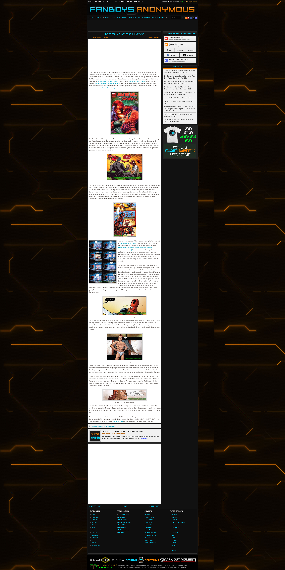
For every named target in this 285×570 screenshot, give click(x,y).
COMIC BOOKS (133, 17)
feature (109, 426)
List (173, 535)
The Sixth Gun (102, 81)
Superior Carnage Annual (128, 243)
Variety (94, 543)
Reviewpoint (122, 527)
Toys (93, 540)
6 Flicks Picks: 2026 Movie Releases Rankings (179, 98)
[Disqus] (125, 474)
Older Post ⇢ (154, 506)
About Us (97, 2)
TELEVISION (114, 17)
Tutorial (174, 548)
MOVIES (107, 17)
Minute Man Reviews (124, 522)
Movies (94, 525)
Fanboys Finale (149, 517)
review (115, 426)
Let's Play (175, 532)
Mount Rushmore (150, 530)
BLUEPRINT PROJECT (150, 17)
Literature (94, 522)
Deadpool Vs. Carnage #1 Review (124, 34)
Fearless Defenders (101, 83)
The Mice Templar (114, 83)
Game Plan (148, 527)
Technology (95, 535)
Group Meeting (122, 520)
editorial (101, 426)
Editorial (174, 525)
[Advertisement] (142, 25)
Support (122, 2)
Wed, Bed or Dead (150, 543)
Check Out (175, 517)
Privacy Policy (183, 567)
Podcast (174, 540)
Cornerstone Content (178, 522)
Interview (174, 530)
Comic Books (96, 520)
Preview (174, 543)
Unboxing (121, 532)
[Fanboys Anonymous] (142, 9)
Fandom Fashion (150, 525)
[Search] (182, 17)
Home (90, 2)
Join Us (129, 2)
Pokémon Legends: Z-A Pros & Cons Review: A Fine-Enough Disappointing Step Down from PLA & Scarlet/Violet (179, 109)
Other (93, 530)
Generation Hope (133, 81)
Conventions (95, 517)
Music (93, 527)
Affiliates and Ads (110, 2)
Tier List (147, 537)
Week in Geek (149, 540)
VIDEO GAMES (123, 17)
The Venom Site (118, 421)
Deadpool (143, 81)
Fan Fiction (175, 527)
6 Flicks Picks (149, 514)
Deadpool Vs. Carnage (109, 88)
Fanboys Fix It (149, 522)
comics (94, 426)
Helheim (110, 81)
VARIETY (140, 17)
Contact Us (138, 2)
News (173, 537)
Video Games (96, 545)
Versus (174, 550)
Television (95, 537)
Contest (174, 520)
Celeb (93, 514)
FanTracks (121, 517)
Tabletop (94, 532)
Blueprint (174, 514)
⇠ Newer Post (95, 506)
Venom (116, 81)
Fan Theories (149, 520)
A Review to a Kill (123, 514)
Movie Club (121, 525)
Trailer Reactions (123, 530)
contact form (144, 438)
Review (174, 545)
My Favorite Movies (151, 532)
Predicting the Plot (150, 535)
